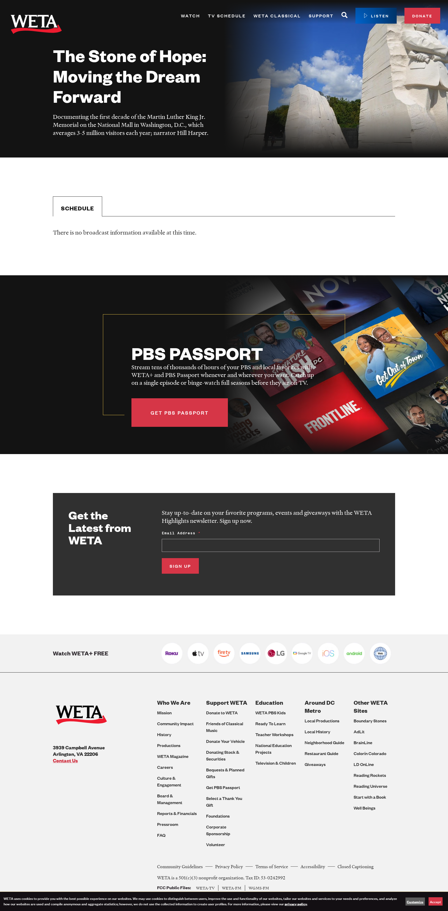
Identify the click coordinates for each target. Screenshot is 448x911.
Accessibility (312, 866)
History (164, 734)
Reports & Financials (177, 813)
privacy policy (296, 903)
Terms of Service (271, 866)
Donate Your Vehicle (225, 741)
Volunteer (215, 844)
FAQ (161, 835)
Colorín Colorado (370, 753)
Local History (317, 732)
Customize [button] (415, 901)
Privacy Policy (229, 866)
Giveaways (315, 764)
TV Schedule (227, 16)
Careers (165, 767)
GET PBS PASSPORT (180, 412)
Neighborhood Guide (324, 742)
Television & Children (275, 763)
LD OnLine (364, 764)
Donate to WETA (222, 713)
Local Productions (322, 721)
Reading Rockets (370, 775)
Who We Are (173, 702)
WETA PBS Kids (270, 713)
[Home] (36, 25)
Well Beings (364, 808)
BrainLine (363, 742)
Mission (164, 713)
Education (269, 702)
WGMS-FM (259, 888)
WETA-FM (231, 888)
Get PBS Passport (223, 787)
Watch (190, 16)
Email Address (178, 533)
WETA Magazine (172, 756)
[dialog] (224, 901)
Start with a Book (370, 797)
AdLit (359, 732)
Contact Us (65, 760)
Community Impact (175, 724)
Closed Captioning (356, 866)
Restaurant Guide (321, 753)
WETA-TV (205, 888)
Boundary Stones (370, 721)
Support (321, 16)
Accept (435, 901)
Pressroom (167, 824)
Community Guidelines (180, 866)
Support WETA (226, 702)
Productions (168, 745)
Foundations (218, 816)
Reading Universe (370, 786)
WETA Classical (277, 16)
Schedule (77, 208)
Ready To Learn (270, 724)
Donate (422, 15)
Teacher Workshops (274, 734)
